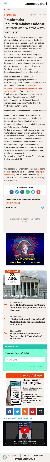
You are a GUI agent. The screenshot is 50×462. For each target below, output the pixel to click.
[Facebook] (9, 411)
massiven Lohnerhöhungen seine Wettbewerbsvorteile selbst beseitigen (23, 88)
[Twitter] (17, 411)
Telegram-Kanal (11, 203)
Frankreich (10, 14)
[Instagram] (40, 411)
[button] (5, 2)
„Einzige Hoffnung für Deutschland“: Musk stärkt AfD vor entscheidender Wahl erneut (27, 322)
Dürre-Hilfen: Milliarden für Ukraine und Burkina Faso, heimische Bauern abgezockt (28, 307)
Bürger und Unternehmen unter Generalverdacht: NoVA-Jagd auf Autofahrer (26, 336)
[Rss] (25, 411)
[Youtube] (32, 411)
